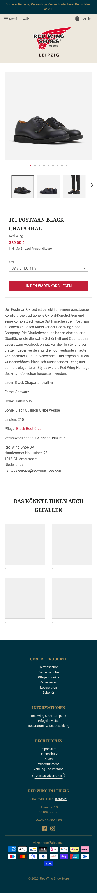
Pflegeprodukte (48, 677)
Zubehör (48, 692)
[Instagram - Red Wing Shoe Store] (52, 828)
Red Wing (16, 236)
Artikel (86, 19)
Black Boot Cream (30, 429)
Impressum (48, 749)
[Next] (92, 185)
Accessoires (48, 682)
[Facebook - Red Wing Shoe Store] (44, 828)
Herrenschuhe (48, 667)
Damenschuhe (49, 672)
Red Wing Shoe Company (48, 716)
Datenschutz (49, 754)
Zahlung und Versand (49, 769)
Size (11, 262)
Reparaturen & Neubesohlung (48, 726)
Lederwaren (48, 687)
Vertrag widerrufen (48, 775)
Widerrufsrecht (48, 764)
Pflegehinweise (48, 721)
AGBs (49, 759)
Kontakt (61, 799)
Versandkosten (42, 248)
